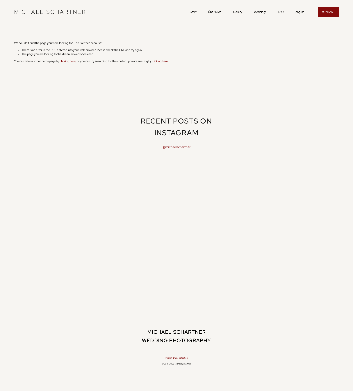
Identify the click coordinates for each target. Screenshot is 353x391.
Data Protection (180, 357)
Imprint (168, 357)
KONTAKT (328, 12)
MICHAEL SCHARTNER (50, 11)
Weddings (260, 12)
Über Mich (214, 12)
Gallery (237, 12)
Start (193, 12)
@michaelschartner (176, 147)
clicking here (68, 61)
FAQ (281, 12)
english (299, 12)
